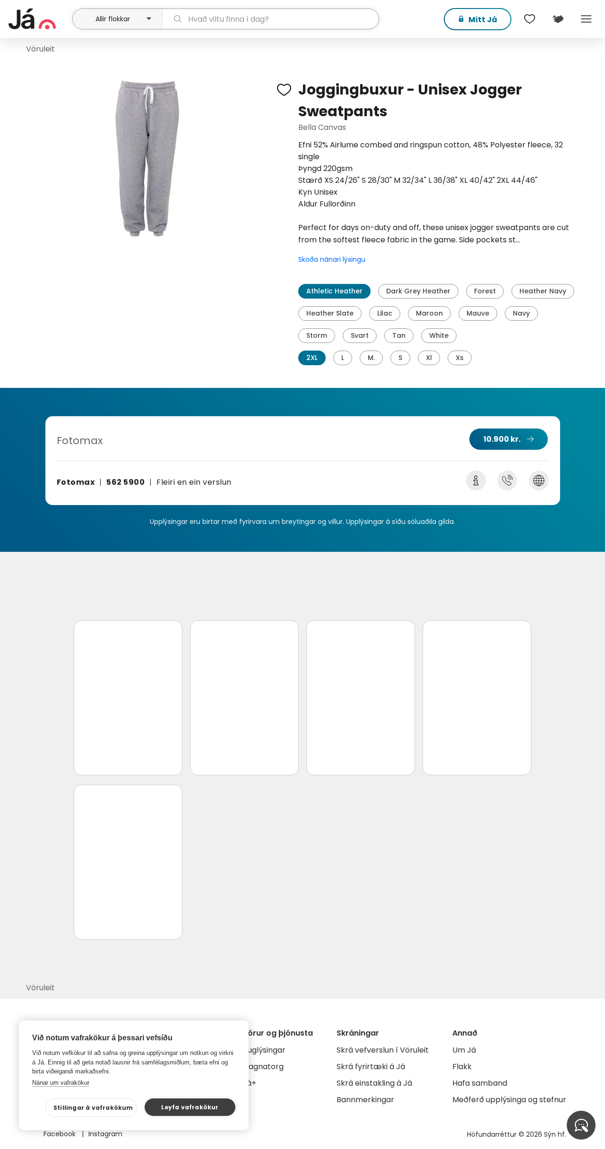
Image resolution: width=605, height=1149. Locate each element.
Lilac (384, 313)
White (439, 335)
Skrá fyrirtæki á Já (371, 1066)
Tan (399, 335)
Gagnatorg (263, 1066)
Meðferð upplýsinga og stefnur (509, 1099)
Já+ (249, 1083)
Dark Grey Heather (418, 291)
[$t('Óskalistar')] (529, 19)
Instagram (105, 1134)
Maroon (429, 313)
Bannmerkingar (365, 1099)
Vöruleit (40, 48)
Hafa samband (479, 1083)
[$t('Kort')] (557, 19)
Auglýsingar (263, 1050)
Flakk (462, 1066)
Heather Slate (330, 313)
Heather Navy (542, 291)
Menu (586, 19)
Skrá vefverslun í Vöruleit (383, 1050)
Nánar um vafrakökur (60, 1082)
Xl (429, 357)
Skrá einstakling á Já (374, 1083)
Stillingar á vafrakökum (93, 1108)
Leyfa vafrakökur (189, 1107)
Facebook (60, 1134)
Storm (316, 335)
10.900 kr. (502, 439)
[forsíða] (39, 19)
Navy (521, 313)
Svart (360, 335)
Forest (485, 291)
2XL (312, 357)
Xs (460, 357)
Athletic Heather (334, 291)
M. (371, 357)
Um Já (464, 1050)
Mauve (478, 313)
